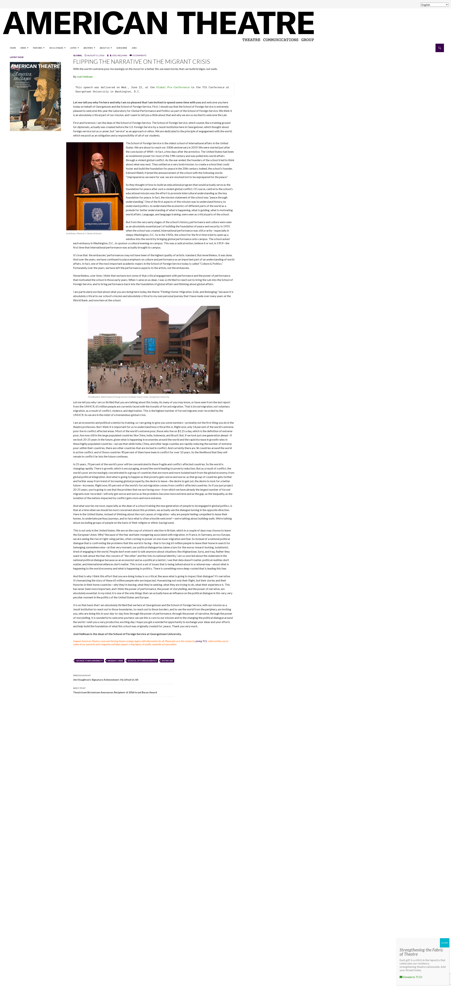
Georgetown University (89, 660)
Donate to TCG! (412, 977)
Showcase (167, 660)
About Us (104, 48)
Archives (88, 48)
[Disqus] (253, 749)
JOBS (134, 48)
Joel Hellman (119, 55)
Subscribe (121, 48)
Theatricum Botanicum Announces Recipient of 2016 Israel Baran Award (115, 690)
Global (77, 55)
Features (37, 48)
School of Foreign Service (142, 660)
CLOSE (444, 942)
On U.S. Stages (56, 48)
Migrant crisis (115, 660)
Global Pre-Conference (173, 87)
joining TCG (201, 641)
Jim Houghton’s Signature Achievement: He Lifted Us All (105, 677)
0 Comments (139, 55)
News (23, 48)
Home (13, 48)
